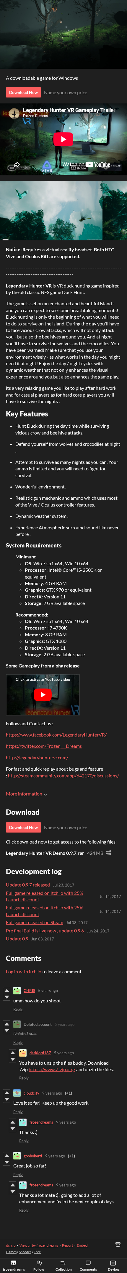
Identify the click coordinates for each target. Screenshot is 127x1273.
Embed (82, 1245)
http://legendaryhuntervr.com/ (37, 757)
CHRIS (29, 990)
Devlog (113, 1269)
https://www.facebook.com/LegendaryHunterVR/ (56, 734)
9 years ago (52, 1093)
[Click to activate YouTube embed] (43, 694)
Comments (88, 1269)
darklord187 (40, 1052)
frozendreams (41, 1122)
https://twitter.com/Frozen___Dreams (44, 746)
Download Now (23, 92)
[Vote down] (6, 997)
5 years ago (48, 990)
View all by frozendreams (38, 1245)
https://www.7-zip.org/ (52, 1069)
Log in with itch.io (23, 971)
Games (11, 1252)
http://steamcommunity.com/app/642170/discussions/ (63, 775)
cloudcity (31, 1093)
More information (24, 793)
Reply (18, 1009)
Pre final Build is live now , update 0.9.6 (45, 930)
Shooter (25, 1252)
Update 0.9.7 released (28, 884)
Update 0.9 (17, 938)
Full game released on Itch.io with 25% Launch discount (44, 896)
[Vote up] (6, 990)
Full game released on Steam (34, 922)
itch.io (11, 1245)
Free (37, 1252)
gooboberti (33, 1156)
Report (67, 1245)
